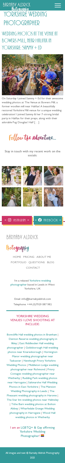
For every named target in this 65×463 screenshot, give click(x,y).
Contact (33, 268)
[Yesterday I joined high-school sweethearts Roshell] (11, 197)
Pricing (28, 257)
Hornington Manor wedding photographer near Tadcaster (33, 356)
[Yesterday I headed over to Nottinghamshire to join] (53, 175)
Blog (50, 262)
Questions (37, 262)
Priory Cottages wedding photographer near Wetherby (31, 374)
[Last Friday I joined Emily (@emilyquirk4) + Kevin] (32, 197)
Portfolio (18, 262)
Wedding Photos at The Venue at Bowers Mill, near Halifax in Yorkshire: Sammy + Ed (30, 41)
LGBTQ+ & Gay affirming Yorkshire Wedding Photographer (37, 432)
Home (17, 257)
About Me (43, 257)
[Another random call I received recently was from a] (53, 197)
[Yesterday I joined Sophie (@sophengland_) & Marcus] (32, 175)
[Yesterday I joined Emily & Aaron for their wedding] (11, 175)
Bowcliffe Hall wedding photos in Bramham (32, 334)
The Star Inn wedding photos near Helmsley (32, 400)
